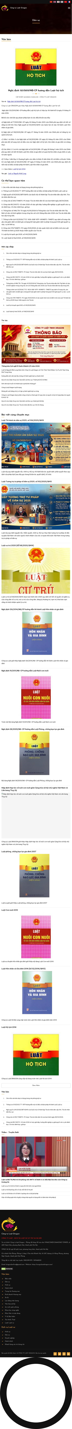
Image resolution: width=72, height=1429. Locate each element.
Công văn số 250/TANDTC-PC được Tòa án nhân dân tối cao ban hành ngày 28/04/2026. (36, 201)
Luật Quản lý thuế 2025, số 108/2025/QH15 (20, 238)
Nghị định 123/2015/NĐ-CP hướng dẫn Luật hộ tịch (23, 101)
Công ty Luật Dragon (18, 8)
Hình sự (7, 1285)
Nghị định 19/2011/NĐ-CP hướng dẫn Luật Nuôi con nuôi (25, 671)
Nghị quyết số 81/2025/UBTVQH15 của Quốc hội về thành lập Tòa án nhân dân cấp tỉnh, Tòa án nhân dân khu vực (38, 266)
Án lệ (6, 1297)
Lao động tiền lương (12, 1301)
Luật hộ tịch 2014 (19, 169)
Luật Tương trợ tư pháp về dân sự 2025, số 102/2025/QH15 (27, 481)
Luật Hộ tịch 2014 (9, 1027)
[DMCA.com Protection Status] (7, 1269)
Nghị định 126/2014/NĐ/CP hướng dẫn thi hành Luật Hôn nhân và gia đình (32, 609)
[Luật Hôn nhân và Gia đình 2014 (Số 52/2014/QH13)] (36, 994)
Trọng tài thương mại (12, 1291)
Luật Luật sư (9, 1323)
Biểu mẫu (8, 1278)
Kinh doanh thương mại (13, 1294)
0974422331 (37, 1260)
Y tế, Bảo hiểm (10, 1316)
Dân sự (7, 1282)
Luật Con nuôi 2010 (10, 910)
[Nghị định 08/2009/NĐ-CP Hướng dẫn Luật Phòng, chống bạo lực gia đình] (36, 754)
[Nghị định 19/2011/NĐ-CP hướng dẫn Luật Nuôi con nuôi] (36, 696)
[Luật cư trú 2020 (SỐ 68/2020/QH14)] (36, 571)
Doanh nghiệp (10, 1338)
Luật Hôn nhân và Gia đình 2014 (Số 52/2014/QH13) (23, 969)
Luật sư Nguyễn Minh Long (17, 173)
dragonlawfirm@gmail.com (15, 1264)
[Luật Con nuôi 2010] (36, 935)
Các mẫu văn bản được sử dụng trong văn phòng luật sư (23, 187)
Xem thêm (36, 1085)
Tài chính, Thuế (10, 1319)
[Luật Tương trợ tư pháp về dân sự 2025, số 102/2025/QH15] (36, 507)
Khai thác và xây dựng (12, 1313)
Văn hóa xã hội (10, 1304)
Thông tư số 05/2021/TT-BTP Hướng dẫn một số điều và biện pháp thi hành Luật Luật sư (35, 191)
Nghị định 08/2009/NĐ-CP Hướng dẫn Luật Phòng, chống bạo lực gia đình (33, 729)
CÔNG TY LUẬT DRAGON (26, 1353)
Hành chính (9, 1288)
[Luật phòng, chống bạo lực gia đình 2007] (36, 877)
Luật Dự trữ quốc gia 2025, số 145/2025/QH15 (20, 234)
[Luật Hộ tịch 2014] (36, 1052)
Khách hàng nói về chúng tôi (14, 1344)
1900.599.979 (27, 1260)
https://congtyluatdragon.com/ (42, 1264)
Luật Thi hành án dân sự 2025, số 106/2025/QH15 (23, 420)
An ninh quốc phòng (12, 1307)
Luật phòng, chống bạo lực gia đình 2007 (19, 851)
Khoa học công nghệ (12, 1310)
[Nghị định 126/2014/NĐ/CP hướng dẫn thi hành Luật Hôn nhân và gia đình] (36, 635)
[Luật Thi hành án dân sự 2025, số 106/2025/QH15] (36, 445)
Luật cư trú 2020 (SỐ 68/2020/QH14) (18, 545)
